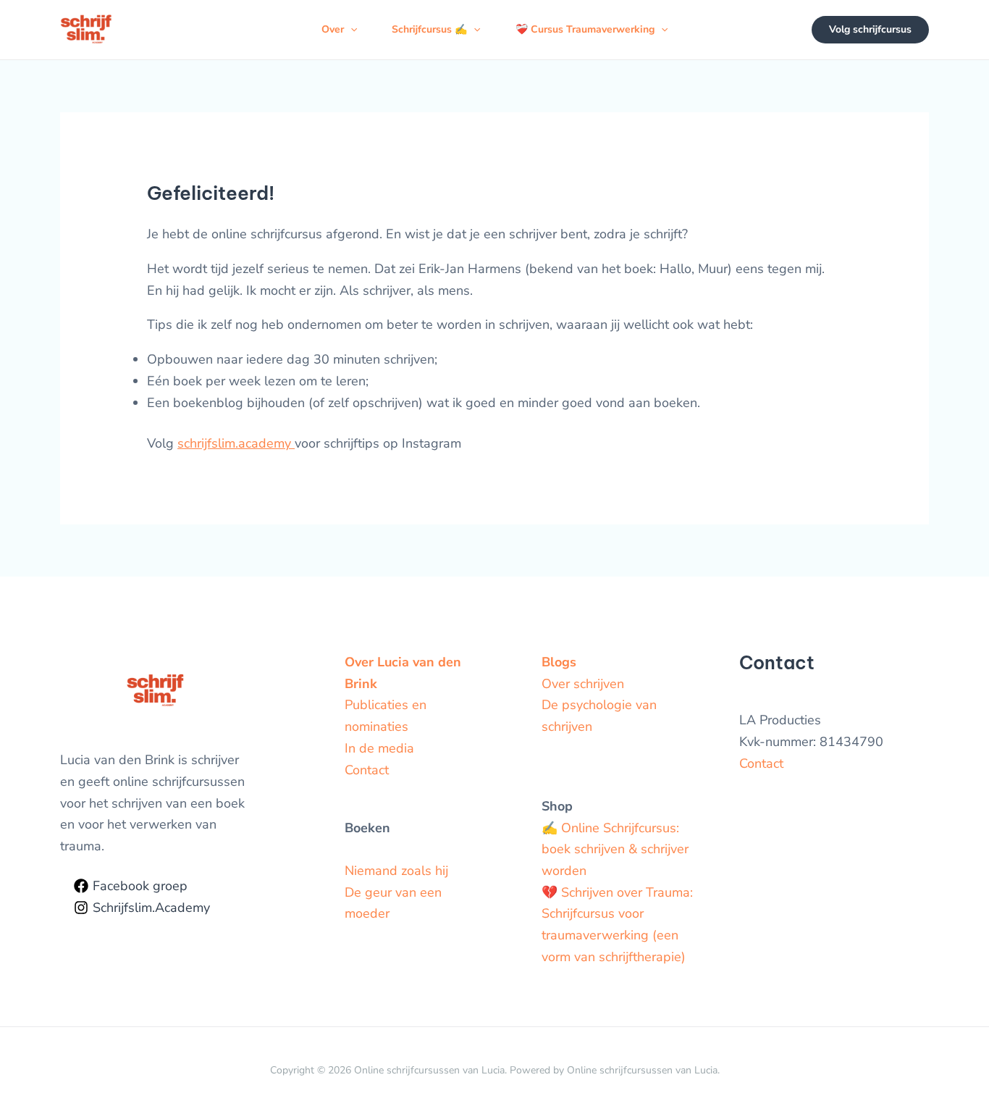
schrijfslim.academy (236, 443)
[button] (350, 29)
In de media (379, 748)
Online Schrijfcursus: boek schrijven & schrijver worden (615, 849)
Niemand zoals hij (396, 870)
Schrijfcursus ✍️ (429, 29)
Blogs (559, 662)
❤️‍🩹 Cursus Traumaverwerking (585, 29)
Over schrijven (583, 683)
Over (332, 29)
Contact (367, 770)
